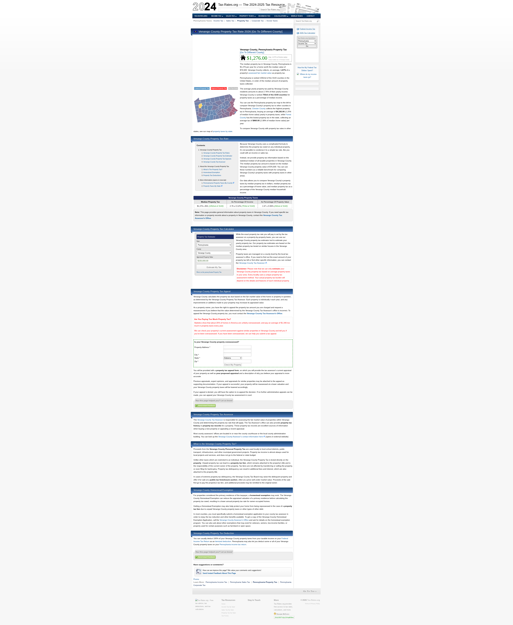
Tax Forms (225, 616)
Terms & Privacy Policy (312, 603)
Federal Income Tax (307, 29)
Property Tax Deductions (212, 175)
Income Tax (216, 16)
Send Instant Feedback (206, 406)
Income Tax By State (228, 607)
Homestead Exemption (211, 172)
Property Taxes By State (212, 186)
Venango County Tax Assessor (214, 162)
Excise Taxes (272, 21)
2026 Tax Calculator (307, 33)
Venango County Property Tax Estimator (217, 156)
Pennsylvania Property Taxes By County (218, 183)
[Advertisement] (242, 26)
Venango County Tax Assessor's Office (264, 313)
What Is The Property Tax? (212, 169)
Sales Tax (230, 16)
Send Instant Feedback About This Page (219, 573)
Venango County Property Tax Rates (216, 153)
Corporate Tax (258, 21)
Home (223, 604)
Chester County (258, 108)
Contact (310, 16)
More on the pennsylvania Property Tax (209, 272)
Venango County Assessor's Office (234, 520)
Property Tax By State (228, 613)
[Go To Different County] (267, 31)
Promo (196, 579)
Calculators (280, 16)
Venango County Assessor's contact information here (240, 437)
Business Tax (264, 16)
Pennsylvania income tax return (233, 544)
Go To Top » (310, 591)
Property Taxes (246, 16)
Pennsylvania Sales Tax (240, 582)
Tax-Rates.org (200, 16)
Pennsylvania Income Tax (216, 582)
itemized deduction (223, 541)
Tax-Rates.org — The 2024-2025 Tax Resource (251, 4)
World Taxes (297, 16)
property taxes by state (222, 131)
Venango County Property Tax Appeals (217, 159)
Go (307, 46)
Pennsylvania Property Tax (265, 582)
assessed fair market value (260, 73)
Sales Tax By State (227, 610)
